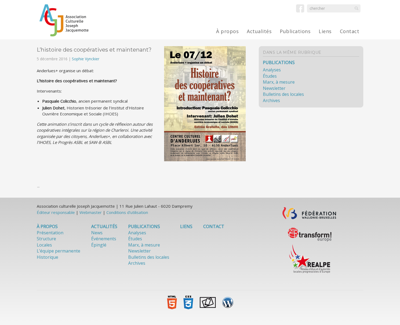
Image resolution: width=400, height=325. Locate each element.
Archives (271, 100)
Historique (47, 257)
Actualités (259, 31)
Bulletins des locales (283, 94)
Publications (295, 31)
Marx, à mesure (279, 82)
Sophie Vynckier (85, 58)
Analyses (272, 70)
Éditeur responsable (56, 212)
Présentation (50, 233)
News (97, 233)
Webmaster (90, 212)
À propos (227, 31)
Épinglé (98, 245)
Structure (46, 239)
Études (270, 76)
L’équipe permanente (58, 251)
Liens (325, 31)
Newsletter (274, 88)
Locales (44, 245)
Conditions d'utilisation (127, 212)
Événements (103, 239)
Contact (349, 31)
